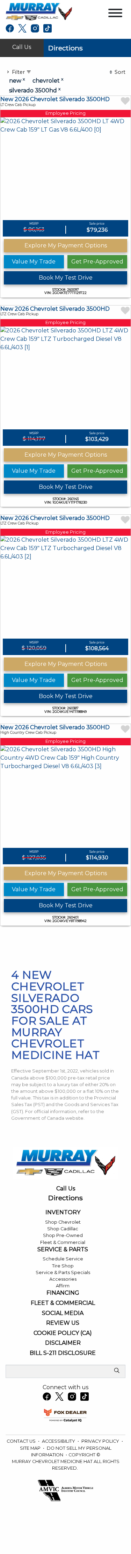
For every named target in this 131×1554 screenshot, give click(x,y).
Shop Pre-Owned (63, 1235)
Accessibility (59, 1441)
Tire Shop (63, 1265)
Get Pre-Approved (97, 261)
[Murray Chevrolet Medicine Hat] (39, 11)
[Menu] (115, 14)
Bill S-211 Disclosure (63, 1353)
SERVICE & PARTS (62, 1249)
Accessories (63, 1279)
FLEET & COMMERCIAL (63, 1303)
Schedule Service (63, 1258)
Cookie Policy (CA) (63, 1333)
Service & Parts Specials (63, 1272)
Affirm (63, 1285)
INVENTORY (62, 1212)
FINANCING (62, 1293)
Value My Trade (34, 261)
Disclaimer (63, 1343)
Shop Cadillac (62, 1228)
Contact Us (22, 1441)
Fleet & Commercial (62, 1242)
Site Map (31, 1448)
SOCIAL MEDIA (62, 1313)
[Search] (116, 1371)
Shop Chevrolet (63, 1222)
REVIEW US (62, 1323)
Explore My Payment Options (65, 245)
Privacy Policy (100, 1441)
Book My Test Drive (66, 277)
